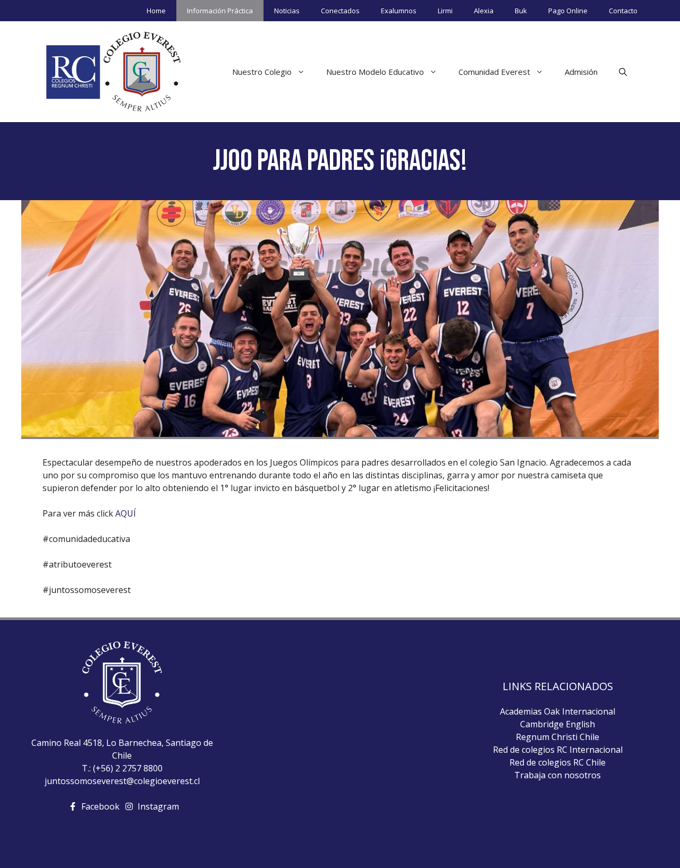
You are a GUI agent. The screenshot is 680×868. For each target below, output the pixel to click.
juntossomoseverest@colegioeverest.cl (122, 781)
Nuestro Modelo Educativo (375, 71)
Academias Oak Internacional (557, 711)
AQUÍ (125, 513)
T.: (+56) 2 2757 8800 (122, 768)
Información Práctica (220, 10)
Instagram (158, 806)
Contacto (623, 10)
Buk (521, 10)
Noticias (287, 10)
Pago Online (568, 10)
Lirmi (445, 10)
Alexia (484, 10)
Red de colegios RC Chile (557, 762)
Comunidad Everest (494, 71)
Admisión (581, 71)
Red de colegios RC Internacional (558, 749)
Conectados (340, 10)
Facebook (100, 806)
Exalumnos (398, 10)
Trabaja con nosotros (557, 775)
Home (156, 10)
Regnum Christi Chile (557, 737)
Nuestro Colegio (262, 71)
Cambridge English (557, 724)
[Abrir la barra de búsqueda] (623, 72)
